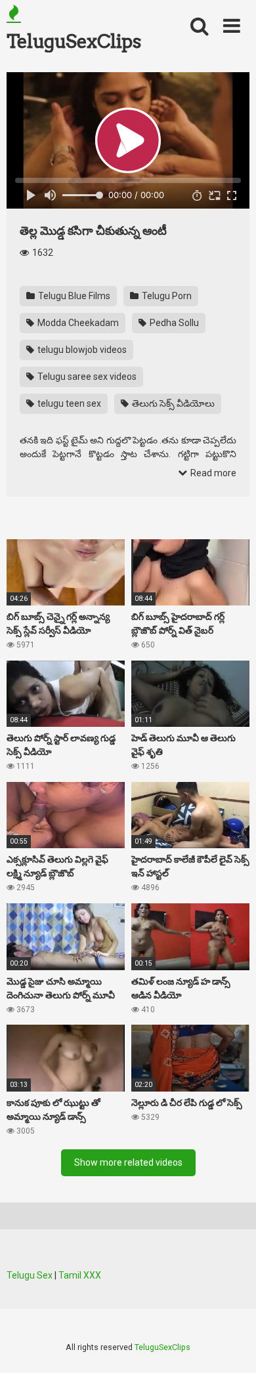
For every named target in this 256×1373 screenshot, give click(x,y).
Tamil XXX (79, 1275)
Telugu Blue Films (73, 296)
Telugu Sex (30, 1275)
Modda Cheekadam (77, 323)
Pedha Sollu (173, 323)
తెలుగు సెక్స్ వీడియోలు (172, 403)
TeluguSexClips (73, 41)
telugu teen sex (68, 403)
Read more (212, 473)
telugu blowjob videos (81, 349)
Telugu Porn (166, 296)
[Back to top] (231, 1346)
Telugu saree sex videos (86, 376)
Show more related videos (128, 1162)
